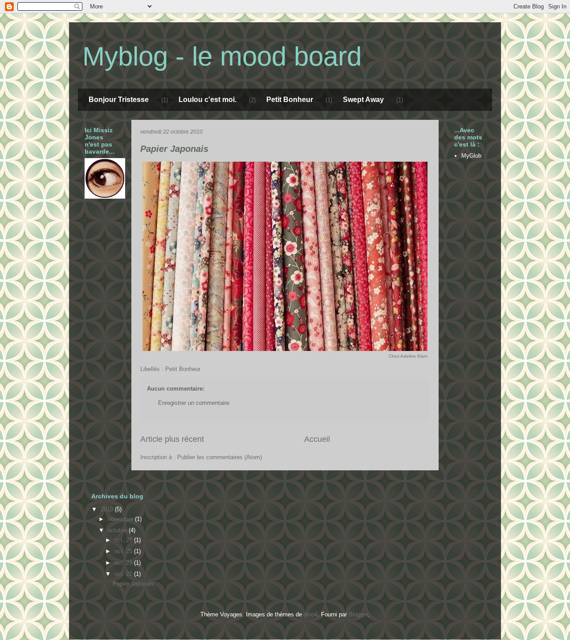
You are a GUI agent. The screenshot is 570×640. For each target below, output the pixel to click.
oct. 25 (124, 551)
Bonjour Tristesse (119, 99)
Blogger (358, 614)
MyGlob (471, 155)
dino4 (311, 614)
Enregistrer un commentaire (193, 402)
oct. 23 (124, 562)
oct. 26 (124, 540)
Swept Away (363, 99)
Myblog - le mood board (222, 56)
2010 (108, 509)
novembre (121, 519)
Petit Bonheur (289, 99)
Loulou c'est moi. (207, 99)
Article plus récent (172, 439)
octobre (118, 530)
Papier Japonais (174, 149)
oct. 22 (124, 574)
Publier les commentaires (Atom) (219, 457)
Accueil (317, 439)
